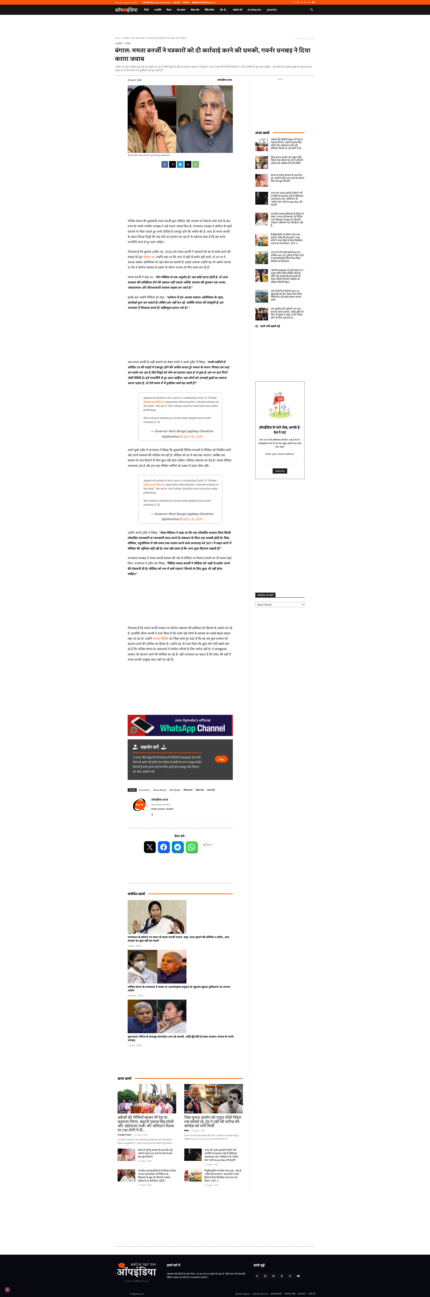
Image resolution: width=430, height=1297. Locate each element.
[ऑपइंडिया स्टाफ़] (139, 806)
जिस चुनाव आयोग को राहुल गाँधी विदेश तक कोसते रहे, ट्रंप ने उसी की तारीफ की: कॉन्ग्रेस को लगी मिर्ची (212, 1122)
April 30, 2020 (192, 436)
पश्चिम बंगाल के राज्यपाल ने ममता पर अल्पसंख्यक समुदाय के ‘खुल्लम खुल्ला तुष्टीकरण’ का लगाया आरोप (179, 988)
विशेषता (186, 1130)
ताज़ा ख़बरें (262, 132)
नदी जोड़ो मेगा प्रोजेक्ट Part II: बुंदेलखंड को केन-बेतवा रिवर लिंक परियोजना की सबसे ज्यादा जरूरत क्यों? (286, 295)
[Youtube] (313, 2)
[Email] (188, 164)
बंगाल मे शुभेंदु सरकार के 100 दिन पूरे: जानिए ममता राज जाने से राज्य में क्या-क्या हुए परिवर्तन (155, 1153)
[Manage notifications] (7, 1289)
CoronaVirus (144, 790)
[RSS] (302, 2)
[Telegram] (180, 164)
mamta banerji (159, 790)
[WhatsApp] (309, 2)
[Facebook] (294, 2)
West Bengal (174, 790)
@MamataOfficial (153, 401)
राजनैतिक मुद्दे (189, 1112)
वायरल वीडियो (160, 638)
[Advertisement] (199, 1215)
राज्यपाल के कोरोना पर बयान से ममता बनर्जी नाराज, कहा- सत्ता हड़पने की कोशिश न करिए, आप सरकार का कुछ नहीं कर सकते (178, 938)
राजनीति (126, 38)
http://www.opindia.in (160, 804)
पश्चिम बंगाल (200, 790)
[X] (306, 2)
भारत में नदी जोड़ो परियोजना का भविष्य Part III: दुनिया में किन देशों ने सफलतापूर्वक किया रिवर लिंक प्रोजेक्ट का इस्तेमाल (287, 257)
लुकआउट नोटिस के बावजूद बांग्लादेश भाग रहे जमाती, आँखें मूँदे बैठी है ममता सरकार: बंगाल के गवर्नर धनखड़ (181, 1038)
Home (118, 38)
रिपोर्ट (128, 43)
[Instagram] (298, 2)
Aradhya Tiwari (125, 1134)
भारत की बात (122, 1112)
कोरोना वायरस (187, 790)
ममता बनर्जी (210, 790)
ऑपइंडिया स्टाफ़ (224, 79)
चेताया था (148, 257)
